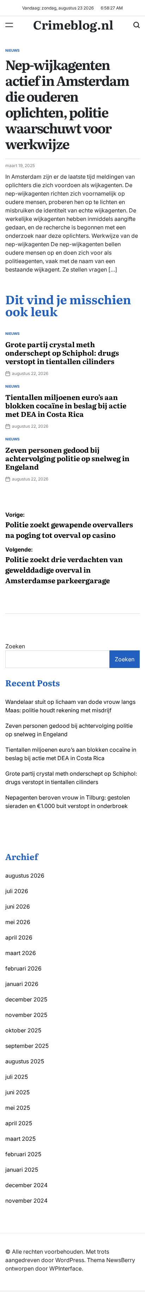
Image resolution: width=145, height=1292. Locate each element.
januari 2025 (21, 1169)
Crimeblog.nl (73, 24)
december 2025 (26, 999)
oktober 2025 (23, 1030)
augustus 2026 (24, 875)
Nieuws (12, 50)
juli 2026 (16, 891)
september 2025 (27, 1045)
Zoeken (15, 646)
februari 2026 (23, 968)
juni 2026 (17, 906)
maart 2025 (20, 1138)
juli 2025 (16, 1076)
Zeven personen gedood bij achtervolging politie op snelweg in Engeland (67, 458)
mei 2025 (17, 1107)
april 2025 (18, 1123)
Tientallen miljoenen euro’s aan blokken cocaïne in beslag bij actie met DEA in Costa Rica (65, 405)
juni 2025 (17, 1092)
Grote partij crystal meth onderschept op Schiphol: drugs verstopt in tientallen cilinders (62, 352)
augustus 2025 (24, 1061)
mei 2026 (17, 921)
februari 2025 (23, 1154)
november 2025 (26, 1014)
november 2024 (26, 1200)
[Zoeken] (136, 25)
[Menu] (9, 25)
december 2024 (26, 1185)
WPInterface (65, 1268)
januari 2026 (21, 983)
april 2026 (18, 937)
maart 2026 (20, 952)
